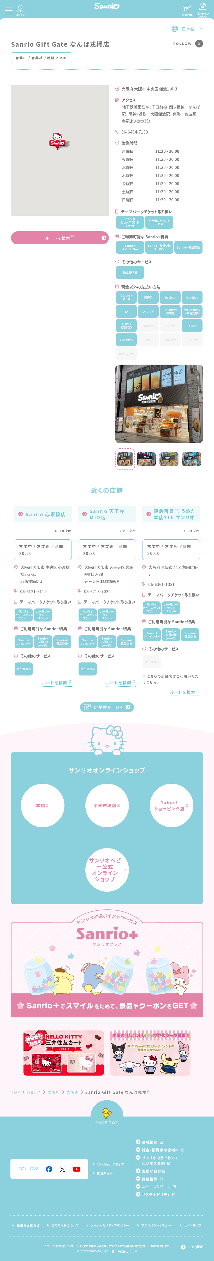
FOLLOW (182, 44)
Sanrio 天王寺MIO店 (107, 514)
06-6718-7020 (97, 591)
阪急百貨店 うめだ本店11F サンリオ (175, 514)
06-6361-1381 (161, 584)
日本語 (188, 29)
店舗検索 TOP (108, 707)
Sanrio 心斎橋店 (46, 514)
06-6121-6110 (33, 591)
